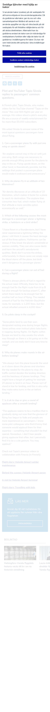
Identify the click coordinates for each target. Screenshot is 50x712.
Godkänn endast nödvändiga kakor (24, 60)
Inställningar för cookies (24, 66)
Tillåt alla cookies (24, 53)
